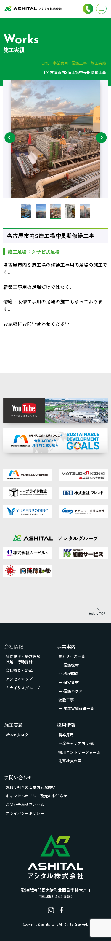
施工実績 (13, 724)
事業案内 (60, 63)
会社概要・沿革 (19, 670)
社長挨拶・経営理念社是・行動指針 (23, 659)
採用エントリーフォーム (79, 752)
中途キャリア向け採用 (77, 743)
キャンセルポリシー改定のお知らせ (36, 796)
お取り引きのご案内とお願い (31, 787)
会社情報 (13, 646)
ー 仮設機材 (68, 665)
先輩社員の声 (69, 761)
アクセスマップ (19, 679)
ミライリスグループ (23, 688)
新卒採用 (66, 734)
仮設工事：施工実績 (88, 63)
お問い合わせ (18, 777)
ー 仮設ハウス (70, 691)
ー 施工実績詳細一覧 (76, 708)
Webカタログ (17, 734)
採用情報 (66, 724)
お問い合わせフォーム (25, 804)
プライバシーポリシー (25, 813)
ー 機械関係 (68, 673)
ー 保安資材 (68, 682)
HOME (44, 63)
